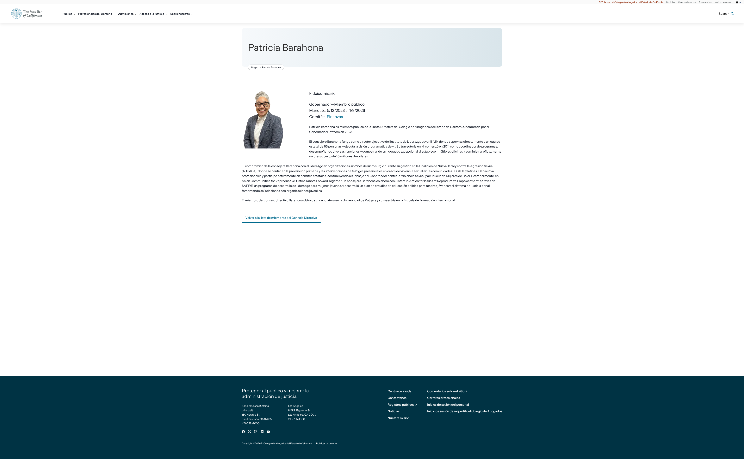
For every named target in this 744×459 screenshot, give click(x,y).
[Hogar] (29, 13)
